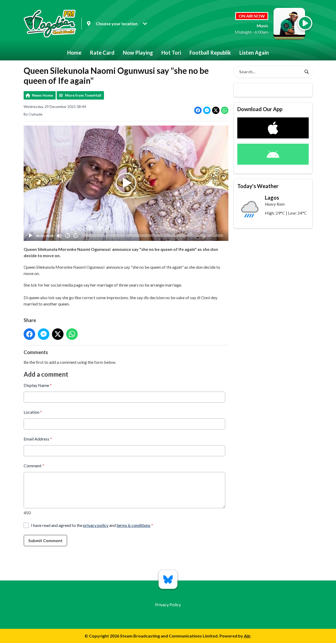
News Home (42, 95)
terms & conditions (133, 525)
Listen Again (254, 52)
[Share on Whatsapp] (224, 110)
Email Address (38, 438)
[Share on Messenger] (207, 110)
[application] (126, 183)
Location (33, 411)
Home (74, 52)
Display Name (38, 385)
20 (67, 235)
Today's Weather (258, 186)
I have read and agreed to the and (92, 525)
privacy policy (95, 525)
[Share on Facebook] (198, 110)
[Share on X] (215, 110)
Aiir (247, 635)
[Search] (306, 72)
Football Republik (210, 52)
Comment (34, 465)
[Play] (30, 235)
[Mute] (59, 235)
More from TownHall (83, 95)
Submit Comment (45, 540)
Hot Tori (171, 52)
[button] (126, 183)
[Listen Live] (305, 23)
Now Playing (138, 52)
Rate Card (102, 52)
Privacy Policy (168, 604)
